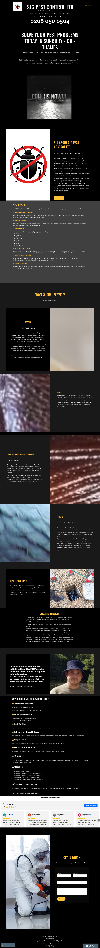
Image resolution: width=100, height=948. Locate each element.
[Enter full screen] (85, 117)
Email (58, 880)
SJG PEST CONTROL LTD (51, 7)
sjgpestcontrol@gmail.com (50, 936)
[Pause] (13, 117)
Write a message (61, 886)
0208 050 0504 (38, 357)
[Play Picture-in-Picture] (83, 117)
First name (60, 873)
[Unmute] (16, 117)
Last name (75, 873)
